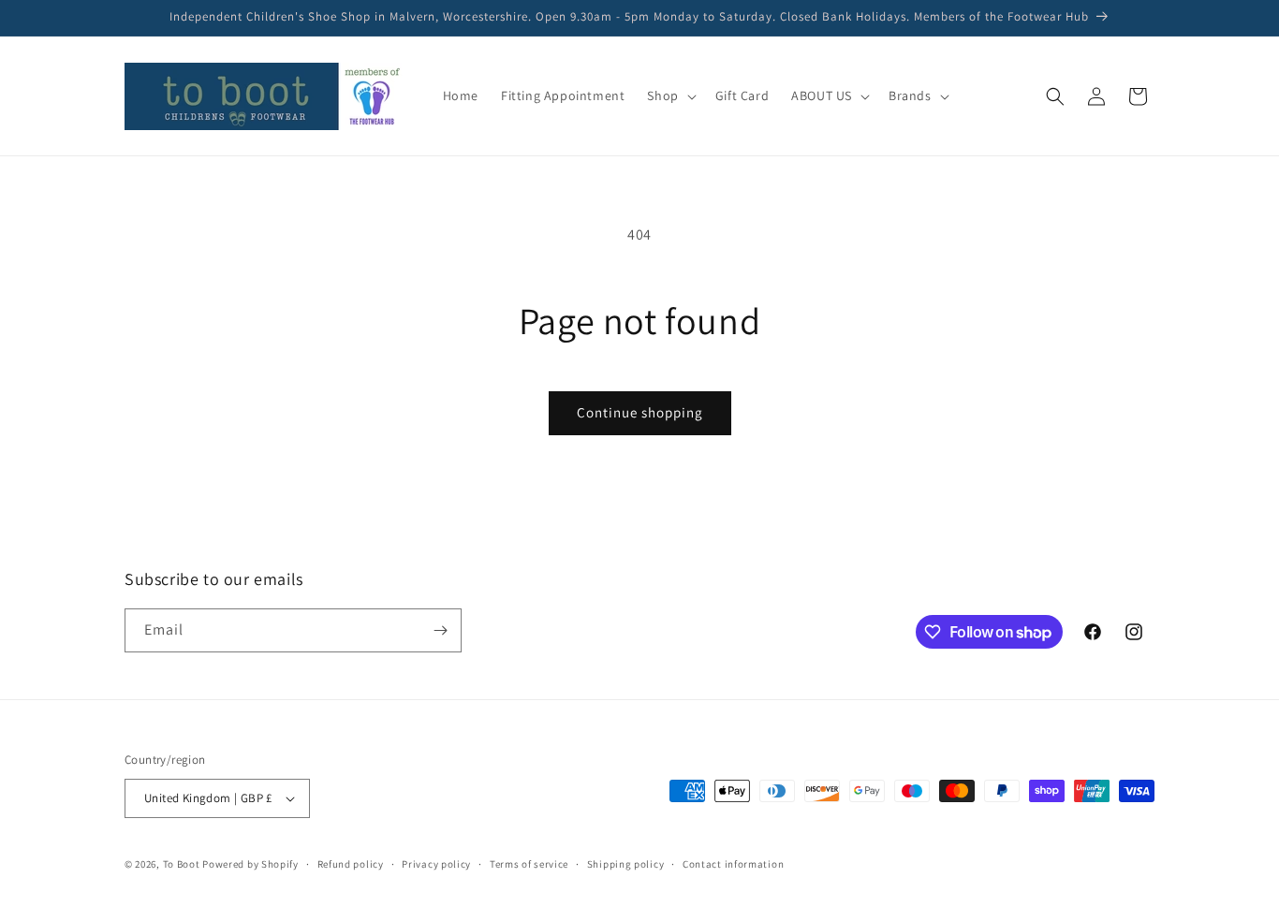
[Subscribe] (440, 630)
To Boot (181, 863)
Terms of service (529, 863)
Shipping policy (626, 863)
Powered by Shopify (250, 863)
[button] (669, 95)
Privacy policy (436, 863)
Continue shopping (640, 412)
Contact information (733, 863)
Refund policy (350, 863)
